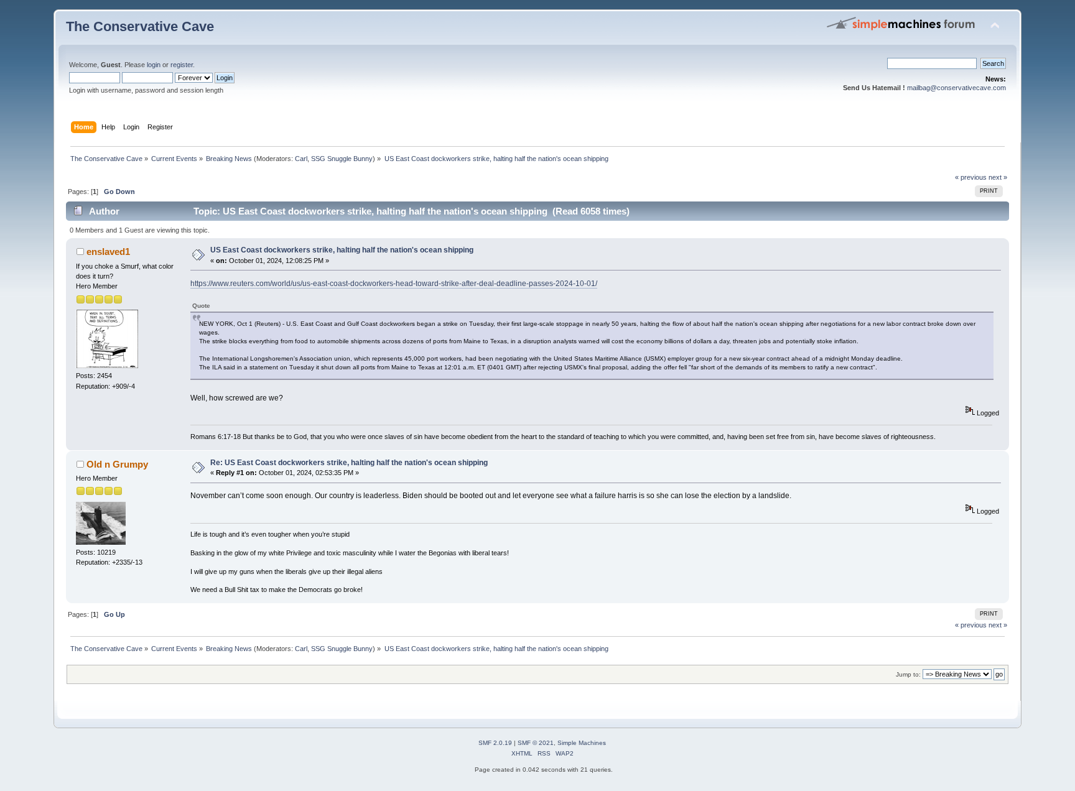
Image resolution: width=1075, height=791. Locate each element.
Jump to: (908, 674)
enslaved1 (108, 251)
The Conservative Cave (140, 26)
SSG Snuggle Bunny (342, 158)
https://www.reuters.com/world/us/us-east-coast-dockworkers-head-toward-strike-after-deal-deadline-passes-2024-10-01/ (393, 283)
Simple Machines (581, 742)
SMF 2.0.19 (495, 742)
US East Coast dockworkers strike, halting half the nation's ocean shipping (341, 250)
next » (998, 177)
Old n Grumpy (117, 464)
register (181, 64)
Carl (301, 158)
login (154, 64)
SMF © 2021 (536, 742)
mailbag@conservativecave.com (956, 87)
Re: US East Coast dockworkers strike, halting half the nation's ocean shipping (349, 462)
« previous (971, 177)
